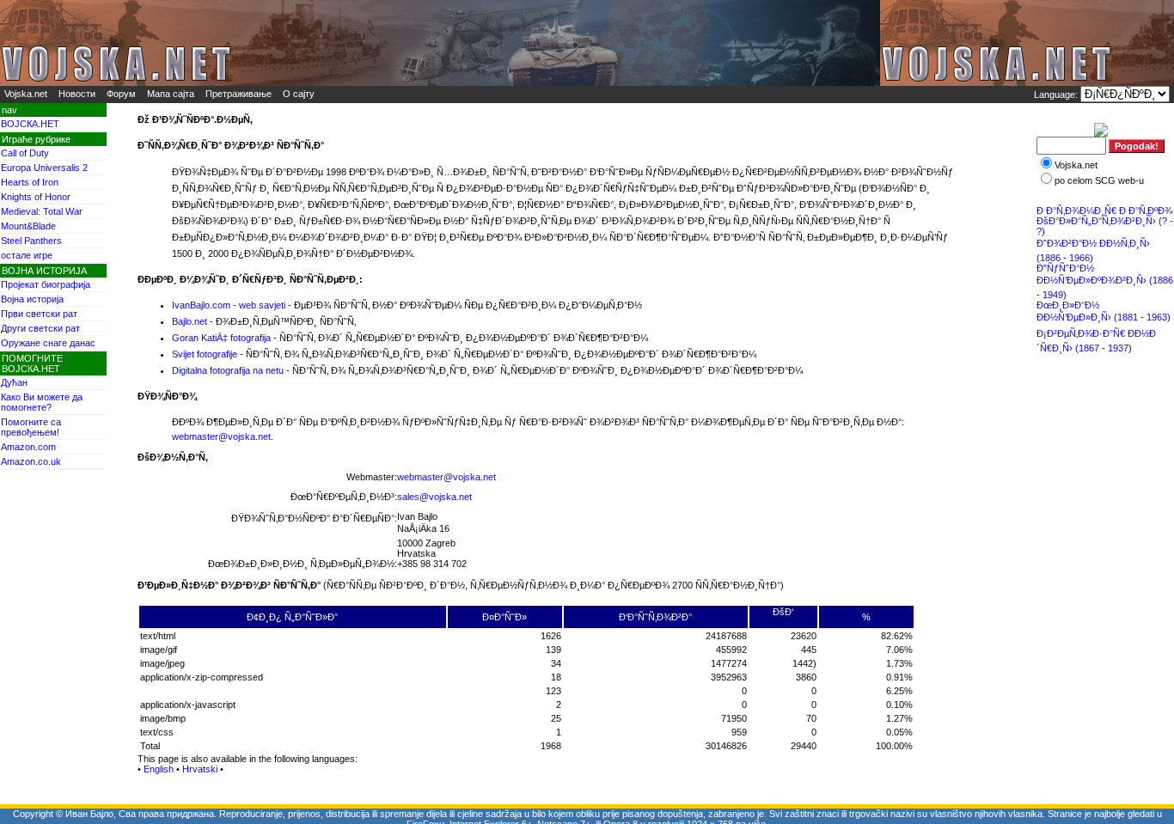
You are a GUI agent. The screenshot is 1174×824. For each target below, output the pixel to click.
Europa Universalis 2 (44, 167)
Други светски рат (40, 328)
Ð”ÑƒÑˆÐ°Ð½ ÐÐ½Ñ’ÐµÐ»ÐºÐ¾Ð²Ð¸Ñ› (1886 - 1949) (1104, 281)
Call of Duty (25, 153)
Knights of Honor (35, 197)
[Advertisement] (1105, 417)
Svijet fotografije (204, 354)
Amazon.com (28, 447)
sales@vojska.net (434, 496)
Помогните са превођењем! (31, 427)
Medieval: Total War (42, 211)
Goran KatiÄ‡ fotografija (221, 338)
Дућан (14, 382)
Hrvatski (199, 769)
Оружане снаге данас (48, 343)
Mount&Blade (28, 226)
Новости (76, 94)
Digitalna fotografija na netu (228, 370)
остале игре (26, 255)
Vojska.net (25, 94)
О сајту (299, 94)
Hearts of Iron (29, 182)
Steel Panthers (31, 240)
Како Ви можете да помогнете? (42, 402)
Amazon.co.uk (31, 461)
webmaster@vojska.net (221, 436)
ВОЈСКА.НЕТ (30, 124)
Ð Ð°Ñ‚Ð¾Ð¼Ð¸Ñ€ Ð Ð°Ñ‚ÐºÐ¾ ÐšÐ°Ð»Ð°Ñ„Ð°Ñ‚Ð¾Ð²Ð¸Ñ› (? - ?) (1104, 220)
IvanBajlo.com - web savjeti (228, 305)
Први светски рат (39, 313)
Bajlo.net (189, 321)
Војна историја (32, 299)
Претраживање (238, 94)
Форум (121, 94)
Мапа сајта (170, 94)
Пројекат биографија (45, 284)
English (159, 769)
